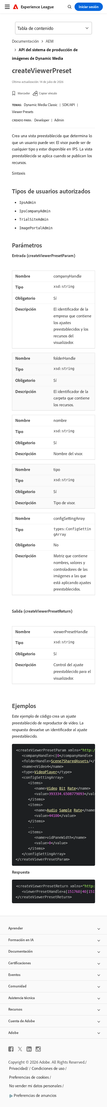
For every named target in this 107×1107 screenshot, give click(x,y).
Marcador (24, 93)
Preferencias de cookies (29, 1077)
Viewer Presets (22, 111)
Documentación (25, 41)
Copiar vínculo (48, 93)
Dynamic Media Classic (40, 104)
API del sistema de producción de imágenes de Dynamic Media (45, 54)
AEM (50, 41)
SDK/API (68, 104)
